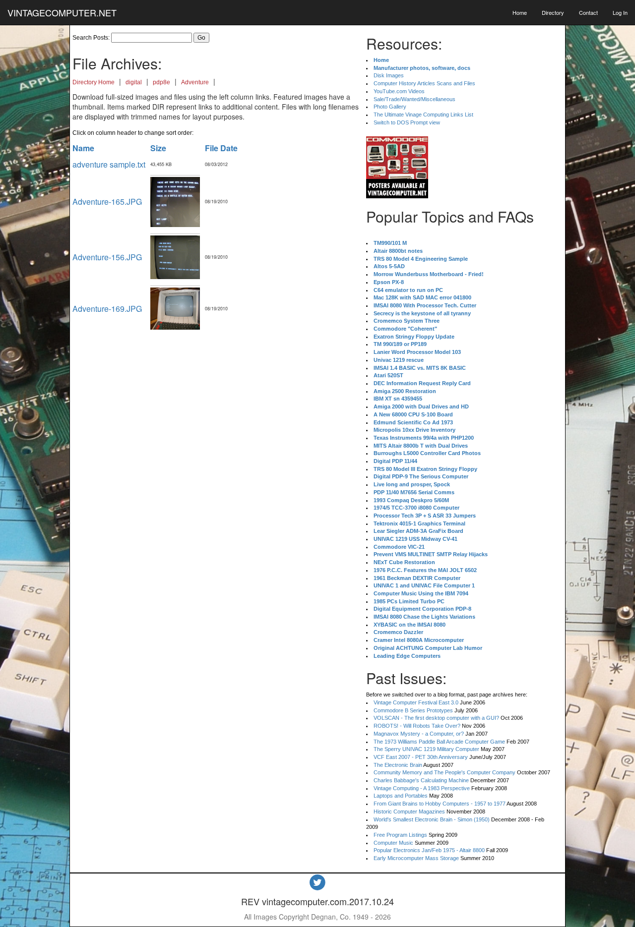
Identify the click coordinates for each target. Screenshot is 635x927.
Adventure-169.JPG (107, 308)
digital (134, 82)
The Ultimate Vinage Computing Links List (423, 114)
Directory (553, 12)
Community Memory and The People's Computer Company (444, 772)
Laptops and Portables (401, 796)
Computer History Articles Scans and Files (424, 83)
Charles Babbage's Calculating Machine (421, 780)
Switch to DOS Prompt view (407, 122)
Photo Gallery (390, 107)
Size (158, 148)
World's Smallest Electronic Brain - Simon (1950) (432, 819)
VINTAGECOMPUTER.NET (62, 12)
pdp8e (161, 82)
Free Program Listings (400, 835)
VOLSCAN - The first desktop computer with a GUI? (436, 718)
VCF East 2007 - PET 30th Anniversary (421, 757)
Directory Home (93, 82)
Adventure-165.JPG (107, 201)
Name (83, 148)
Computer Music (393, 843)
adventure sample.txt (108, 164)
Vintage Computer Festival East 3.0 (416, 702)
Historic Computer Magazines (409, 811)
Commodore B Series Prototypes (413, 710)
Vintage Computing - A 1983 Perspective (422, 788)
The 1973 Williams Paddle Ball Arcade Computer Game (439, 742)
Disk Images (389, 75)
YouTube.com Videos (399, 91)
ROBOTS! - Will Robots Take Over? (417, 726)
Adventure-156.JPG (107, 257)
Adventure (195, 82)
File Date (221, 148)
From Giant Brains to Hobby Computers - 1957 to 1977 (440, 804)
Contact (588, 12)
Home (519, 12)
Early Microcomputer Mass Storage (416, 858)
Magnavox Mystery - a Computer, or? (419, 734)
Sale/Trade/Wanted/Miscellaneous (414, 99)
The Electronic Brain (398, 765)
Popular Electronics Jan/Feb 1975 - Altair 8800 (429, 850)
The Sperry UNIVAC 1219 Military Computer (426, 749)
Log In (620, 12)
